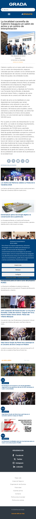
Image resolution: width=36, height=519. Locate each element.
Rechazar (18, 270)
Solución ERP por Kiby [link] (18, 513)
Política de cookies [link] (11, 277)
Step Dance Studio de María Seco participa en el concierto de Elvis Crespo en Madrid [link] (17, 344)
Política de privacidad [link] (23, 277)
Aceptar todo (18, 265)
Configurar (18, 274)
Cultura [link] (22, 60)
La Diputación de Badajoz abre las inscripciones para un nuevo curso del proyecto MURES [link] (18, 281)
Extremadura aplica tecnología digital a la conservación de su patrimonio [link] (16, 216)
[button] (9, 14)
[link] (18, 4)
